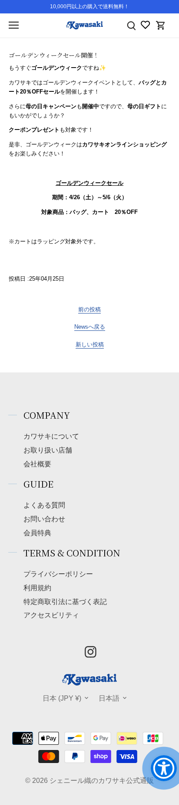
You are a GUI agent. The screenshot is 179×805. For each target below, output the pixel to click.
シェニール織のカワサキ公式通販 (102, 780)
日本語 (109, 698)
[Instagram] (90, 652)
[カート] (161, 25)
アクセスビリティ (51, 615)
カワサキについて (51, 436)
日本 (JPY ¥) (62, 698)
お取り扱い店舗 (47, 450)
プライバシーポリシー (58, 574)
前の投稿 (89, 309)
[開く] (14, 25)
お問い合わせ (44, 519)
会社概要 (37, 464)
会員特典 (37, 533)
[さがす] (131, 25)
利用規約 (37, 588)
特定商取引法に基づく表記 (65, 601)
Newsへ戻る (89, 326)
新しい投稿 (90, 344)
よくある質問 (44, 505)
